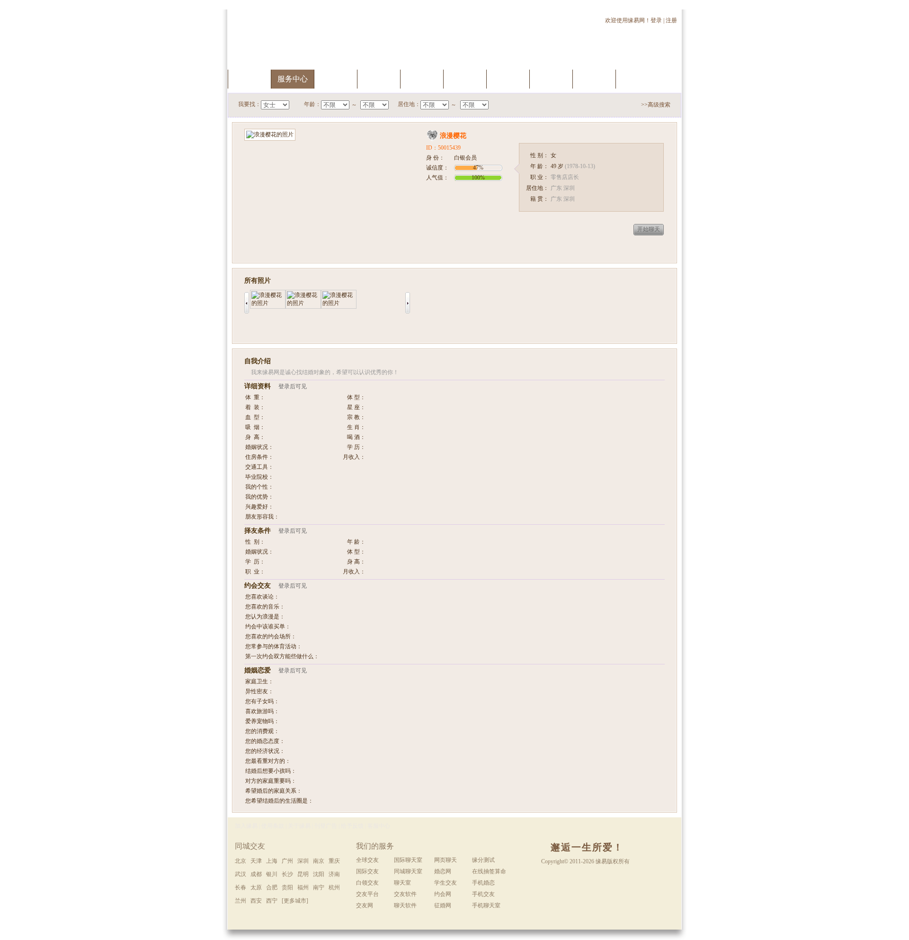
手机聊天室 (486, 905)
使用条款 (272, 826)
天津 (256, 861)
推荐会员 (594, 79)
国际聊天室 (408, 860)
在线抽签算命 (489, 871)
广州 (287, 861)
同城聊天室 (408, 871)
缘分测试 (465, 79)
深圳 (303, 861)
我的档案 (379, 79)
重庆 (334, 861)
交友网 (364, 905)
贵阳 (287, 887)
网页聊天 (445, 860)
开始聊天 (648, 229)
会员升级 (422, 79)
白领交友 (367, 882)
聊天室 (508, 79)
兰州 (240, 900)
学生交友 (445, 882)
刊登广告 (325, 826)
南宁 (318, 887)
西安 (256, 900)
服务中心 (292, 79)
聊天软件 (405, 905)
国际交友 (367, 871)
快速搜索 (336, 79)
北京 (240, 861)
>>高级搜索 (655, 104)
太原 (256, 887)
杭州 (334, 887)
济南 (334, 874)
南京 (318, 861)
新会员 (551, 79)
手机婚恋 (483, 882)
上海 (271, 861)
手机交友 (637, 79)
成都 (256, 874)
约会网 (442, 894)
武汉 (240, 874)
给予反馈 (352, 826)
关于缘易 (299, 826)
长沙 (287, 874)
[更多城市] (295, 900)
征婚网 (442, 905)
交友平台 (367, 894)
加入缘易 (246, 826)
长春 (240, 887)
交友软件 (405, 894)
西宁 (271, 900)
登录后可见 (292, 386)
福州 (303, 887)
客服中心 (378, 826)
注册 (672, 20)
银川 (271, 874)
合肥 (271, 887)
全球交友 (367, 860)
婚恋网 (442, 871)
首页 (249, 79)
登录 (656, 20)
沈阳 (318, 874)
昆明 (303, 874)
